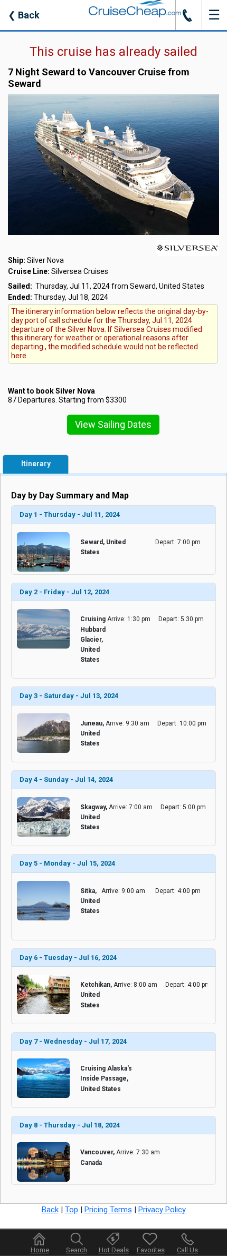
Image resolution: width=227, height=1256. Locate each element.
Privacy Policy (162, 1209)
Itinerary (36, 463)
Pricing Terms (108, 1209)
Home (40, 1250)
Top (71, 1209)
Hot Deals (114, 1250)
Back (24, 15)
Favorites (151, 1250)
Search (76, 1250)
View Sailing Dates (113, 424)
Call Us (187, 1250)
